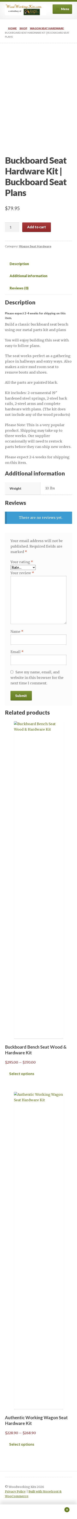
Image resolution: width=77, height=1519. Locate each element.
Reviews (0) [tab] (19, 288)
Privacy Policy (15, 1491)
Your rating (21, 562)
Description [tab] (19, 264)
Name (16, 631)
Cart (59, 1508)
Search (38, 1512)
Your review (22, 573)
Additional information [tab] (28, 276)
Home (12, 28)
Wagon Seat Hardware (47, 28)
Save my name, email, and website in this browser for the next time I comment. (37, 677)
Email (17, 652)
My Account (13, 1512)
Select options (21, 1073)
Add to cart (36, 227)
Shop (23, 28)
